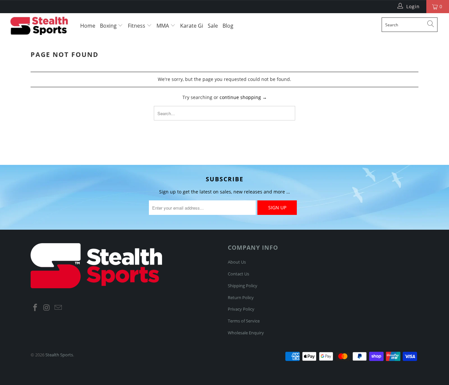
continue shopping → (243, 97)
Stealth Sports (59, 355)
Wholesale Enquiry (246, 333)
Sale (213, 25)
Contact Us (238, 274)
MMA (163, 25)
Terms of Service (244, 321)
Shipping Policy (242, 286)
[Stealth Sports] (39, 25)
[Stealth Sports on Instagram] (47, 308)
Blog (228, 25)
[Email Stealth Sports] (58, 308)
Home (87, 25)
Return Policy (241, 297)
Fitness (137, 25)
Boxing (109, 25)
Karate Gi (191, 25)
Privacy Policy (241, 309)
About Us (237, 262)
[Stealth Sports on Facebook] (35, 308)
